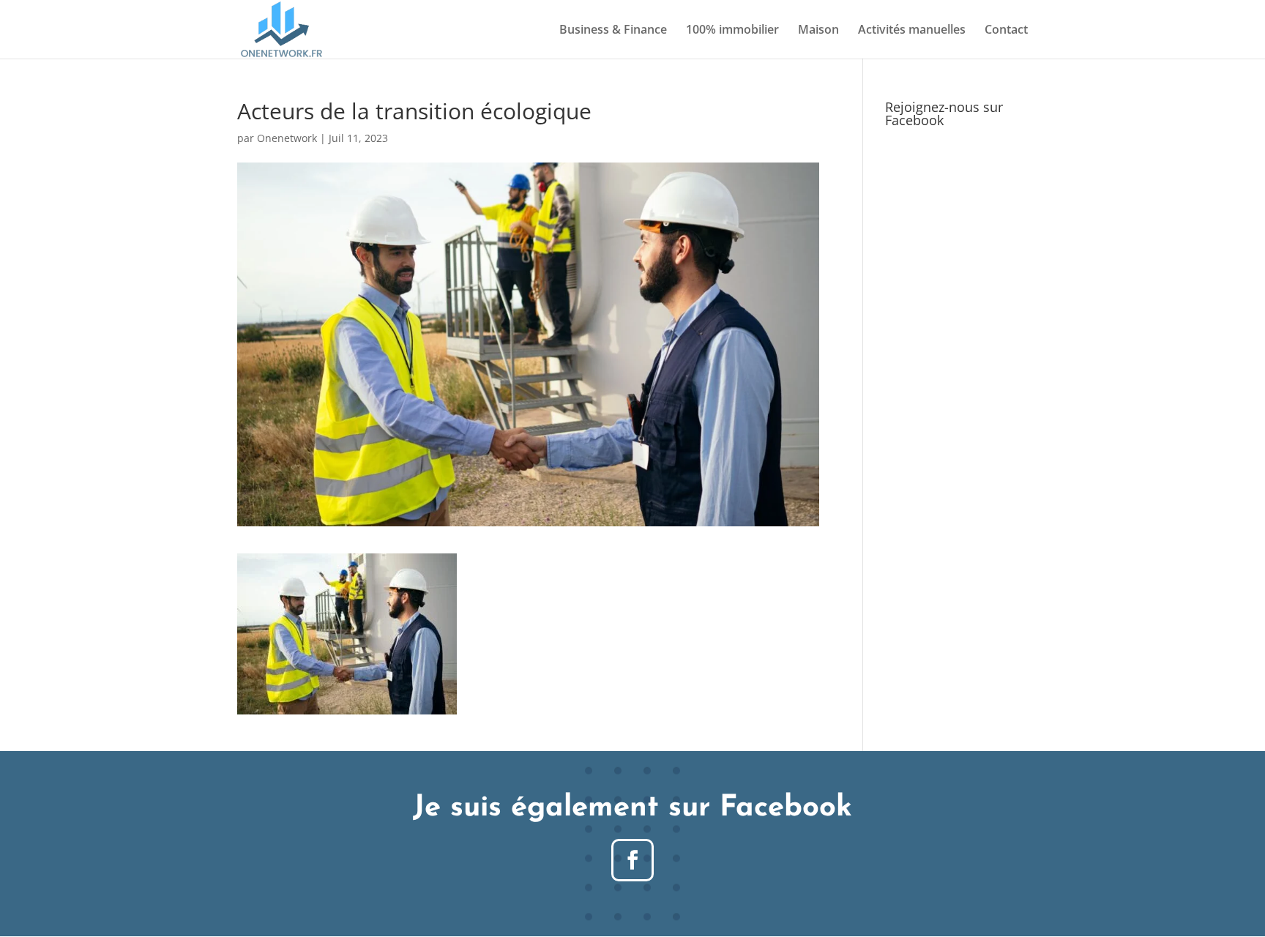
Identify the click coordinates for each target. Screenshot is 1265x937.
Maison (818, 30)
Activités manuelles (912, 30)
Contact (1006, 30)
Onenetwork (287, 138)
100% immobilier (732, 30)
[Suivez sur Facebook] (632, 860)
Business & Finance (613, 30)
